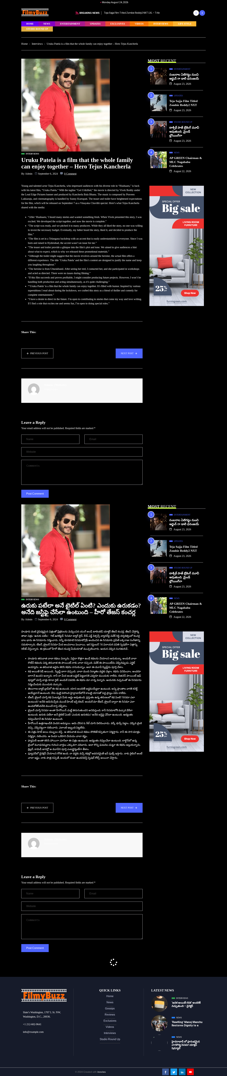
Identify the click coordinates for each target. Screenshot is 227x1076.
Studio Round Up (37, 29)
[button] (196, 13)
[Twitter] (173, 1072)
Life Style (184, 24)
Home (30, 24)
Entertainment (70, 24)
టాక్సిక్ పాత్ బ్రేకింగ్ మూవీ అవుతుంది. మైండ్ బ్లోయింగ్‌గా (184, 131)
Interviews (160, 24)
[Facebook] (165, 1072)
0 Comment (70, 173)
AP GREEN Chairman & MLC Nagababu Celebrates (185, 162)
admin (28, 173)
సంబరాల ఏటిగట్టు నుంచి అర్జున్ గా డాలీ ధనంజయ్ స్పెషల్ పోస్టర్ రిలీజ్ (164, 12)
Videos (139, 24)
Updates (95, 24)
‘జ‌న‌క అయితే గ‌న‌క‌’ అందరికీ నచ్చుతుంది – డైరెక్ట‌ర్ (186, 1004)
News (46, 24)
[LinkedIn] (182, 1072)
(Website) (60, 384)
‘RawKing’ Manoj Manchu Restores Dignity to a (187, 1024)
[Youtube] (190, 1072)
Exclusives (117, 24)
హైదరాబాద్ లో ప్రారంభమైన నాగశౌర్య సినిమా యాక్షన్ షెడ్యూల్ (186, 1045)
